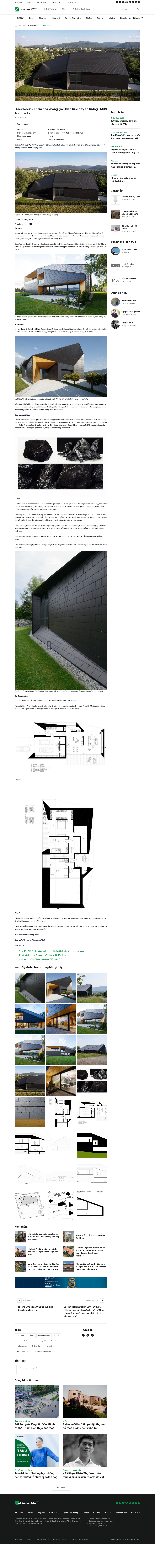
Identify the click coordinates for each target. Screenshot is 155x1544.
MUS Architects (22, 1346)
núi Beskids (50, 1346)
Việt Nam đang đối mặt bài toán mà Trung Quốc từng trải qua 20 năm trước (125, 151)
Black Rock (54, 1341)
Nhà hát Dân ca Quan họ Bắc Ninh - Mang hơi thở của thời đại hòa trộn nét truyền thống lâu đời (91, 1267)
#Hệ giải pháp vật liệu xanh (82, 9)
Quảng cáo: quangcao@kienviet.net (101, 1521)
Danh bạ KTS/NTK (56, 2)
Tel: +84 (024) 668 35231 (98, 1526)
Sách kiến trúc (121, 1513)
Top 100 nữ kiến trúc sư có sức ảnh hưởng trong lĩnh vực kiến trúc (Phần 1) (125, 137)
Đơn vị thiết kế (72, 2)
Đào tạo (86, 1513)
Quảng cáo (18, 2)
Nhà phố (114, 175)
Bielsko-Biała (36, 1346)
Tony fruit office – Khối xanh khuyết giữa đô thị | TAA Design (43, 955)
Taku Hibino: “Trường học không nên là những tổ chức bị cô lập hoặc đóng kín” (37, 1477)
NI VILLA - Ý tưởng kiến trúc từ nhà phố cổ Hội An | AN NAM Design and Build (43, 1252)
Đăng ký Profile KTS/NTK (58, 1539)
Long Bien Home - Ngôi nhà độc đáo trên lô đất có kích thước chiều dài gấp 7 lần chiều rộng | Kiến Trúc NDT (43, 1267)
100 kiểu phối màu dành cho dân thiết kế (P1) (124, 122)
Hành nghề (53, 1513)
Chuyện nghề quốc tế (23, 1470)
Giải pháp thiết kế (117, 118)
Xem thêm (61, 1487)
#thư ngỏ (65, 9)
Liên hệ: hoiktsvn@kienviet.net (99, 1519)
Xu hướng (107, 1513)
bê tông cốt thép (44, 1336)
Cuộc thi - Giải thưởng (70, 1513)
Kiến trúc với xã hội (22, 1421)
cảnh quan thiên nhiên (24, 1341)
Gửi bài (29, 2)
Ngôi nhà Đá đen (22, 1351)
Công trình (20, 1336)
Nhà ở (65, 1421)
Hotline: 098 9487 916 (97, 1523)
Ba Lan (56, 1336)
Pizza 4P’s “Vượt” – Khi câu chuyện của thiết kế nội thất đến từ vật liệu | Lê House (51, 951)
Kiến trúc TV (135, 1513)
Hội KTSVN (19, 1513)
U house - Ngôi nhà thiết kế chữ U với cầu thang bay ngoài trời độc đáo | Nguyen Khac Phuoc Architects (90, 1252)
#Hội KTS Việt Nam (50, 9)
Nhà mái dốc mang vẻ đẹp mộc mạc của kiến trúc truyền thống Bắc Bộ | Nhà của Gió (43, 1237)
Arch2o (31, 1336)
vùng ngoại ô (41, 1341)
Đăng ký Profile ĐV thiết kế (80, 1539)
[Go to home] (26, 9)
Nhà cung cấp (41, 2)
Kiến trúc (114, 161)
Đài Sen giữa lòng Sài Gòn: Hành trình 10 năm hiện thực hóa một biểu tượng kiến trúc (35, 1428)
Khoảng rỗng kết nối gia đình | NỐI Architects (90, 1236)
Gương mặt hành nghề (72, 1470)
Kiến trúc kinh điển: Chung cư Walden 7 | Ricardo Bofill (41, 959)
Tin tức (30, 1513)
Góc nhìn (96, 1513)
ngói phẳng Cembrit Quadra (43, 1351)
